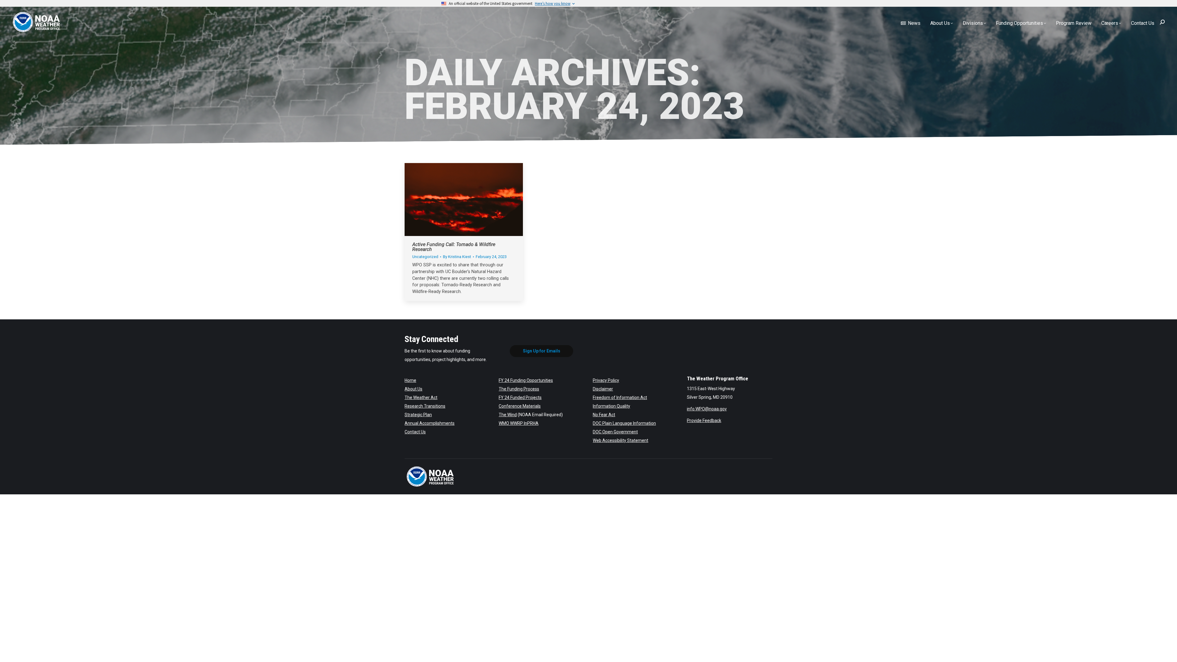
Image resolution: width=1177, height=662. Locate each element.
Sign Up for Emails (541, 350)
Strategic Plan (418, 414)
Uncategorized (425, 256)
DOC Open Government (615, 431)
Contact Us (415, 431)
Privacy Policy (606, 380)
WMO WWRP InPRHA (519, 423)
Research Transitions (425, 406)
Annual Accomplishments (430, 423)
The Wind (508, 414)
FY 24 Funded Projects (520, 397)
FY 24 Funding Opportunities (526, 380)
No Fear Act (604, 414)
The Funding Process (519, 388)
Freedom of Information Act (620, 397)
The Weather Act (421, 397)
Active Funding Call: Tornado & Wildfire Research (453, 247)
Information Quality (611, 406)
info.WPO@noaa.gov (707, 408)
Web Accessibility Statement (620, 440)
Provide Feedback (704, 420)
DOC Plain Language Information (624, 423)
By (457, 257)
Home (410, 380)
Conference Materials (520, 406)
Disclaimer (603, 388)
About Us (413, 388)
